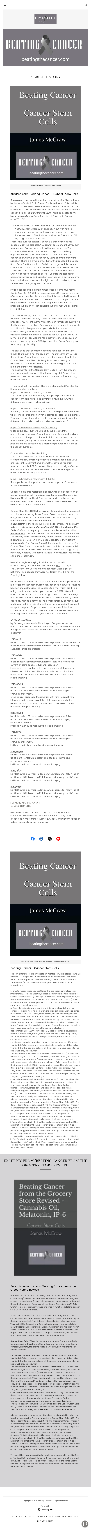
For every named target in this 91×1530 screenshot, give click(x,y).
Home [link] (14, 1517)
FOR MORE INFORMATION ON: (25, 802)
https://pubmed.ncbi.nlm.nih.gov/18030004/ (33, 408)
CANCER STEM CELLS (20, 805)
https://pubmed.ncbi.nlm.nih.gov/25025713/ (33, 392)
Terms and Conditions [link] (67, 1517)
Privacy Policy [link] (45, 1517)
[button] (5, 4)
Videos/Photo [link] (27, 1517)
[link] (85, 4)
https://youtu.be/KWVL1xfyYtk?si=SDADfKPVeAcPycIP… (50, 1409)
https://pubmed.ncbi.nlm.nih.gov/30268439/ (33, 427)
